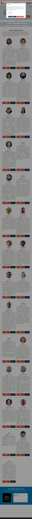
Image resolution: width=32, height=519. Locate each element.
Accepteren (20, 16)
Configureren (12, 16)
